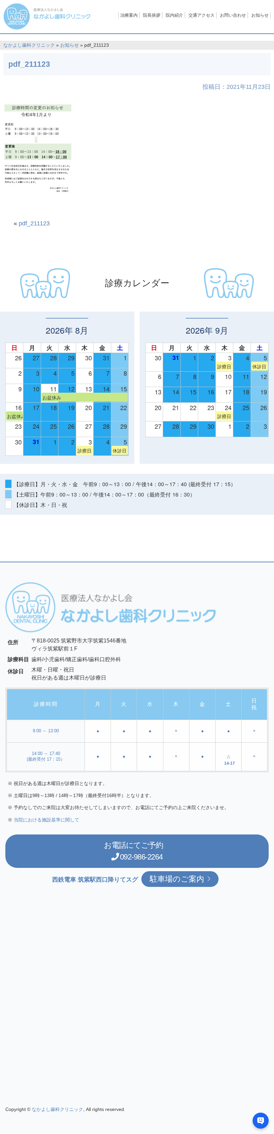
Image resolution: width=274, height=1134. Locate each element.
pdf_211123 (34, 223)
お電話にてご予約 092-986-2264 (133, 851)
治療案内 (129, 15)
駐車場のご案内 (177, 879)
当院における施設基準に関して (46, 819)
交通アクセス (201, 15)
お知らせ (260, 15)
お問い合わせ (233, 15)
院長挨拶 (151, 15)
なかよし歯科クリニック (29, 45)
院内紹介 (174, 15)
